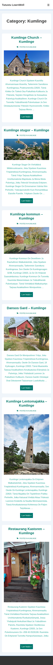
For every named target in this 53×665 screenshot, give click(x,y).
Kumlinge (32, 47)
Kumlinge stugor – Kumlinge (26, 130)
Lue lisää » (26, 117)
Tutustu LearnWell (13, 4)
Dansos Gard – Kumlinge (26, 308)
